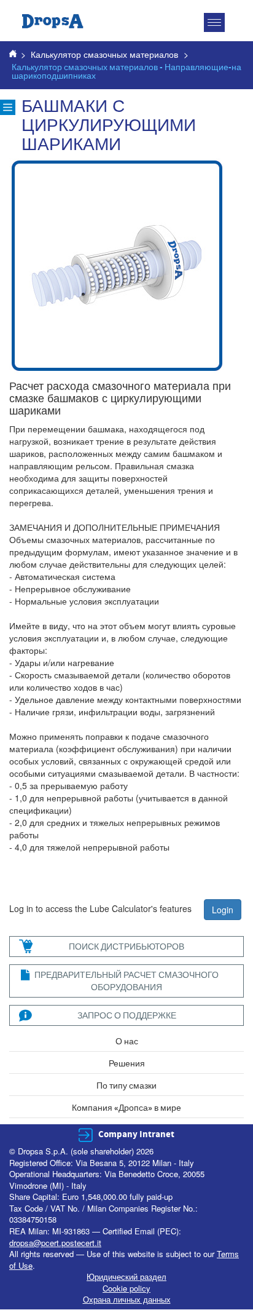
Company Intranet (136, 1134)
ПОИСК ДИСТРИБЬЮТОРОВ (126, 946)
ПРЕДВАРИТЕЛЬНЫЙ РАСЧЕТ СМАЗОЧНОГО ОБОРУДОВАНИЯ (126, 981)
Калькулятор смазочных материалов (104, 54)
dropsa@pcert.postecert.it (55, 1242)
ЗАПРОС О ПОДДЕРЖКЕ (126, 1015)
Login (222, 909)
